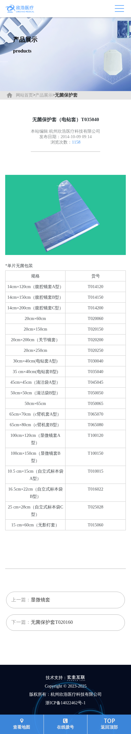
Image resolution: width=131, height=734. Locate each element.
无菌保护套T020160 (52, 622)
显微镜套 (40, 599)
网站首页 (24, 95)
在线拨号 (65, 727)
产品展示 (43, 95)
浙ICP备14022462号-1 (65, 703)
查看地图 (21, 727)
